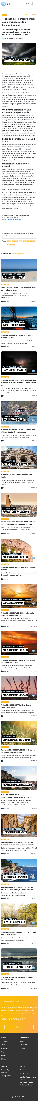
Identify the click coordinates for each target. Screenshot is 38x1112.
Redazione (23, 1048)
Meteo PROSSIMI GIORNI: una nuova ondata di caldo (18, 569)
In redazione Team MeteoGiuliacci (14, 38)
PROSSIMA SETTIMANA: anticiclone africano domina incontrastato (18, 289)
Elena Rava (6, 301)
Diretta (3, 1059)
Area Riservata (20, 1097)
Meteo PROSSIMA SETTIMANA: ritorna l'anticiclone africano (16, 706)
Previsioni (4, 1041)
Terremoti (4, 1055)
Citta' (3, 1045)
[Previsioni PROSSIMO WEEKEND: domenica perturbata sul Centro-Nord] (19, 733)
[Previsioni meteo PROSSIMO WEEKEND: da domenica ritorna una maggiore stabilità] (19, 504)
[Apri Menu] (35, 4)
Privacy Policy (6, 1076)
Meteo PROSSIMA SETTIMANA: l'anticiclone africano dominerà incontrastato (18, 431)
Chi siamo (19, 1027)
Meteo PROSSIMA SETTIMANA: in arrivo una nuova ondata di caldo (18, 661)
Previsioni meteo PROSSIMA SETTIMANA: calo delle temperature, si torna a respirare (17, 889)
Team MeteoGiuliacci (14, 220)
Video (22, 1041)
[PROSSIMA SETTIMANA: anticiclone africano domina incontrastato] (19, 270)
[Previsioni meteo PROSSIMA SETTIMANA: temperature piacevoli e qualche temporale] (19, 825)
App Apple (23, 1070)
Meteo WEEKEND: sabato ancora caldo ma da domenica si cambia (18, 933)
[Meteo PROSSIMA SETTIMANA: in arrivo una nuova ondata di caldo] (19, 643)
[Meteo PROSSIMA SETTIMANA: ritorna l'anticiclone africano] (19, 688)
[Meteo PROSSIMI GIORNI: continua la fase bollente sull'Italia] (19, 960)
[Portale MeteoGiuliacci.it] (6, 4)
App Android (24, 1073)
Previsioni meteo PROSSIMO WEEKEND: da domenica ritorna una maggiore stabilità (18, 523)
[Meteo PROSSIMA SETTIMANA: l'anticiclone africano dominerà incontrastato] (19, 412)
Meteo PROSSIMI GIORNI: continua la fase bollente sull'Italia (17, 978)
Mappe (3, 1052)
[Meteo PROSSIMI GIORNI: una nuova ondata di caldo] (19, 550)
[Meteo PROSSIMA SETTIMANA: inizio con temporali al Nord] (19, 318)
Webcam (4, 1048)
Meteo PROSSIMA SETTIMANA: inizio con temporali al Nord (17, 337)
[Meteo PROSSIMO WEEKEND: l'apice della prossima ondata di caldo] (19, 596)
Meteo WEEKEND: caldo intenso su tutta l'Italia (16, 476)
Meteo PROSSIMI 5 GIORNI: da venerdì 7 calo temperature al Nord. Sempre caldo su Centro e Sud (18, 382)
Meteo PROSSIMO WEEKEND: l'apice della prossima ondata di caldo (17, 614)
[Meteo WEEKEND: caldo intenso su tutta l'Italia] (19, 457)
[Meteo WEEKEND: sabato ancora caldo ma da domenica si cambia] (19, 915)
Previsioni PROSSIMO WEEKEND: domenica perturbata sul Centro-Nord (18, 751)
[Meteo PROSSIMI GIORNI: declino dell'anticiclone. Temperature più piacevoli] (19, 777)
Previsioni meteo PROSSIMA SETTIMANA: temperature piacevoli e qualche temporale (17, 844)
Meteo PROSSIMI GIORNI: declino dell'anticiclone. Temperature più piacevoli (17, 796)
